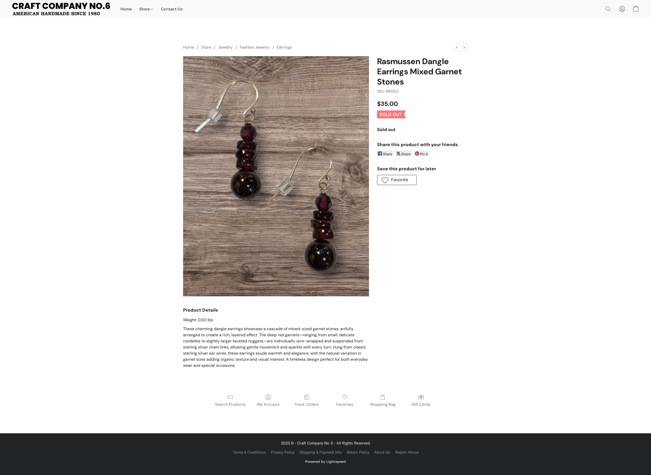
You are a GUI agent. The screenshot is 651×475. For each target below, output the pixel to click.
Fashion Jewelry (255, 47)
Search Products (230, 404)
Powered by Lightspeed (325, 461)
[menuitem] (457, 47)
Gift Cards (421, 404)
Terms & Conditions (249, 452)
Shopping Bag (383, 404)
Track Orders (306, 404)
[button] (61, 9)
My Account (268, 404)
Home (126, 8)
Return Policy (358, 452)
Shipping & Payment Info (321, 452)
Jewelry (225, 47)
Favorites (344, 404)
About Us (382, 452)
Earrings (284, 47)
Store (145, 8)
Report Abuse (407, 452)
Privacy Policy (282, 452)
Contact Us (172, 8)
